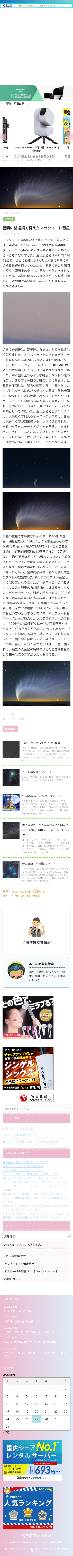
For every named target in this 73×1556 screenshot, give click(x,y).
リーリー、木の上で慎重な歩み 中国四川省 (30, 1174)
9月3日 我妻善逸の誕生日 (19, 1135)
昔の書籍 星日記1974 (36, 864)
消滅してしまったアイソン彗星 (41, 743)
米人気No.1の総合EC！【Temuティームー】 (31, 1271)
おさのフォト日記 (36, 1535)
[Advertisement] (36, 46)
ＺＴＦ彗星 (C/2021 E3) (37, 772)
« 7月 (6, 1432)
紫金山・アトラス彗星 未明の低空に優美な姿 (31, 1194)
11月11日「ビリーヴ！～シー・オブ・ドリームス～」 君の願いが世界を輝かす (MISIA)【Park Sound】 (36, 1215)
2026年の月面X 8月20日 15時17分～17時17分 (33, 1178)
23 (65, 1411)
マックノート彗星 (15, 718)
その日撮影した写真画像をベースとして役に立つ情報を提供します (36, 1542)
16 (65, 1404)
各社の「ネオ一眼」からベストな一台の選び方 (31, 1141)
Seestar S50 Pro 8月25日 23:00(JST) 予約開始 (30, 1342)
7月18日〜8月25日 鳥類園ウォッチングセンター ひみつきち (36, 149)
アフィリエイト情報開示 (19, 1264)
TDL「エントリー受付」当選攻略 (23, 1166)
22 (56, 1411)
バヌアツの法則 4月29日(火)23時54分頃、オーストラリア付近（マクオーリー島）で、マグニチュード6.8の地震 (36, 1186)
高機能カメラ (12, 1279)
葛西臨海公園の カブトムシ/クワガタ (25, 1162)
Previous (3, 137)
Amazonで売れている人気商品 (22, 1245)
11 (17, 1404)
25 (17, 1419)
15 (56, 1404)
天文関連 (10, 713)
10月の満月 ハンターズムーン (41, 796)
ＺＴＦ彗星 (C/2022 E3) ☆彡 (22, 1170)
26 (27, 1419)
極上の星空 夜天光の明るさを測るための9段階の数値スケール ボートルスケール (46, 830)
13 (36, 1404)
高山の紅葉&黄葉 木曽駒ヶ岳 (28, 891)
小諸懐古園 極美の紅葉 (26, 896)
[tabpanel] (36, 136)
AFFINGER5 (36, 1551)
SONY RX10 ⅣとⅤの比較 (18, 1128)
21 (46, 1411)
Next (70, 137)
